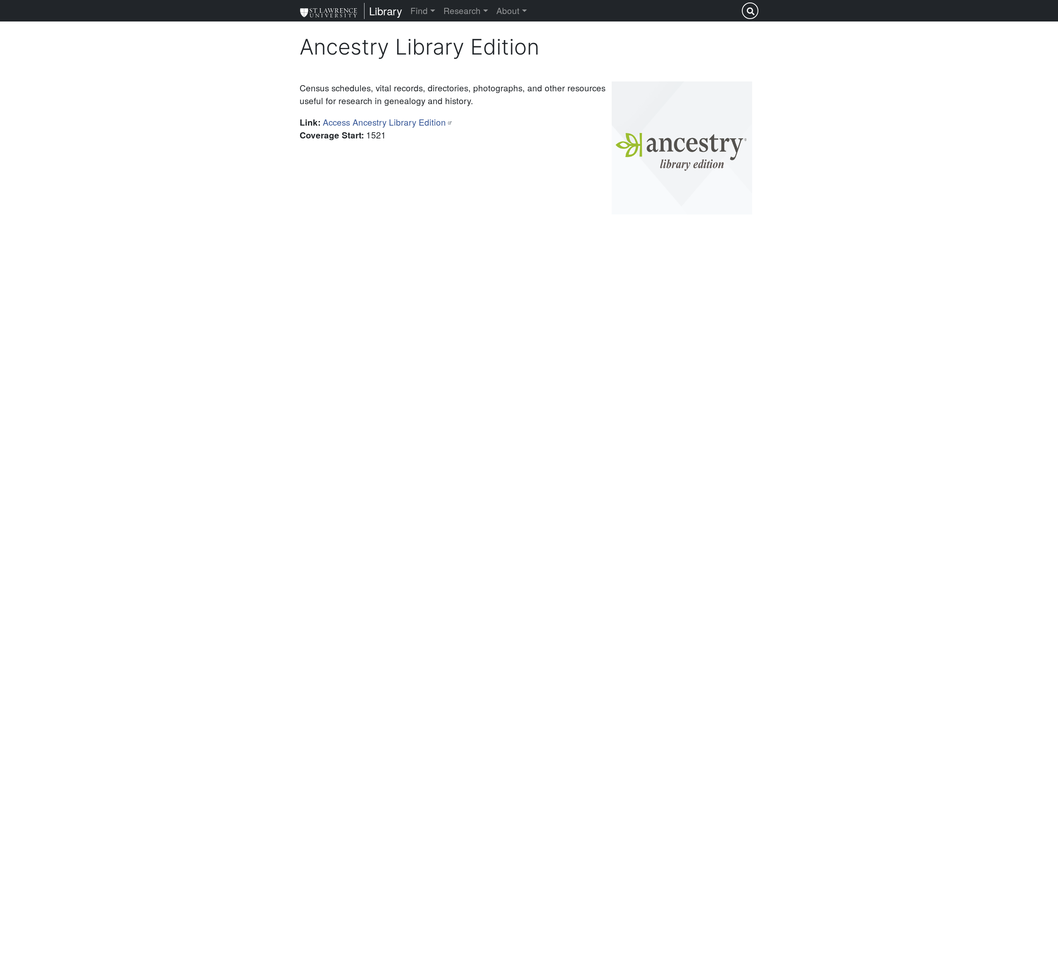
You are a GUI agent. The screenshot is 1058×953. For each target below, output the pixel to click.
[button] (682, 147)
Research (462, 10)
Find (419, 10)
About (507, 10)
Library (385, 10)
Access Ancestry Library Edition (384, 122)
